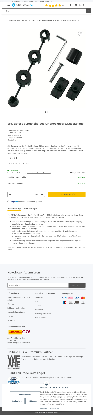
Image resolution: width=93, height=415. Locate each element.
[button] (70, 5)
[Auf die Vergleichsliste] (80, 33)
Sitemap (38, 305)
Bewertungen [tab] (30, 209)
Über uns (11, 304)
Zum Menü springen (44, 1)
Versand (26, 163)
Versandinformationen (16, 312)
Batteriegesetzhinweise (43, 314)
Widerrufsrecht (40, 318)
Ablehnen (33, 401)
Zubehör (19, 137)
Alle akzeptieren (25, 394)
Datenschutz (55, 408)
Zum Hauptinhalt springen (10, 1)
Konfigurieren (17, 401)
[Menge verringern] (10, 194)
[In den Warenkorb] (9, 28)
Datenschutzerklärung (47, 277)
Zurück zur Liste (14, 20)
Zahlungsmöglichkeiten (16, 308)
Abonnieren (77, 285)
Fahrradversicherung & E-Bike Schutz (18, 299)
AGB (36, 302)
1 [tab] (45, 112)
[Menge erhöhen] (42, 194)
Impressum (44, 408)
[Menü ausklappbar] (8, 3)
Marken (10, 316)
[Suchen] (88, 10)
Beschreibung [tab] (14, 209)
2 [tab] (47, 112)
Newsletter (11, 320)
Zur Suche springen (28, 1)
